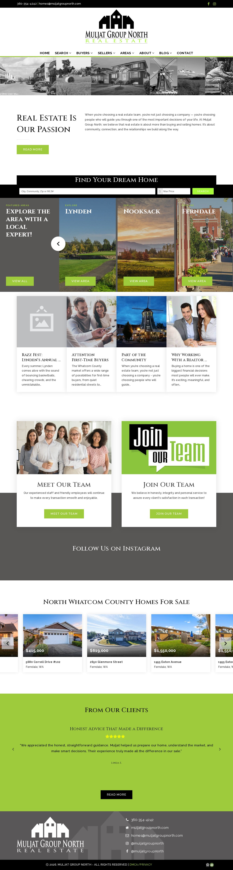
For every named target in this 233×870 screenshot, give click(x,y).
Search (203, 191)
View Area (80, 281)
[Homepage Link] (116, 26)
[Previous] (57, 243)
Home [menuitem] (45, 53)
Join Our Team (169, 513)
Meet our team (64, 513)
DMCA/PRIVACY (140, 864)
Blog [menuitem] (164, 53)
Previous (8, 643)
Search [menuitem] (62, 53)
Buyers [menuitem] (83, 53)
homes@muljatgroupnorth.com (60, 3)
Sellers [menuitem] (105, 53)
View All (19, 281)
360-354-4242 (27, 3)
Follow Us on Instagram (116, 548)
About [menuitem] (145, 53)
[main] (116, 434)
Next (225, 643)
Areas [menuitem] (126, 53)
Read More (32, 149)
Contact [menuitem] (185, 53)
